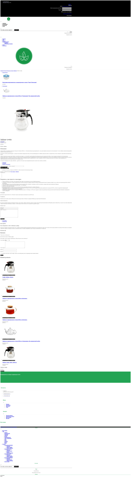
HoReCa (69, 4)
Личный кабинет (5, 41)
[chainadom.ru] (8, 20)
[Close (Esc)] (0, 475)
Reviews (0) (4, 221)
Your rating (2, 240)
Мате (6, 443)
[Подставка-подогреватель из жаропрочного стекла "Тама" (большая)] (6, 80)
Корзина (6, 42)
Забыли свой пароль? (67, 13)
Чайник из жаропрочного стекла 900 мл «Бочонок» (14, 319)
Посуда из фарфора (8, 457)
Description (4, 220)
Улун (5, 439)
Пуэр (5, 440)
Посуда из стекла (10, 70)
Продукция (4, 24)
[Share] (1, 475)
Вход (71, 5)
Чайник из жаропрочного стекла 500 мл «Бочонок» (14, 298)
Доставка (4, 163)
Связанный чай (7, 437)
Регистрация (69, 15)
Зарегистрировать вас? (67, 6)
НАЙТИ (16, 30)
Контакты (4, 25)
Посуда (3, 40)
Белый (6, 436)
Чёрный (6, 435)
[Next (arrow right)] (1, 476)
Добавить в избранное (4, 168)
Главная (4, 23)
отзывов (2, 141)
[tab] (37, 220)
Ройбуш (6, 441)
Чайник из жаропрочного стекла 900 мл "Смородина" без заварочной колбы (21, 95)
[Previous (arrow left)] (0, 476)
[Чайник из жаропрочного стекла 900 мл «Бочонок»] (10, 316)
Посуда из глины (8, 453)
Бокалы (8, 451)
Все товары (13, 171)
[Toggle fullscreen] (2, 475)
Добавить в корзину (4, 167)
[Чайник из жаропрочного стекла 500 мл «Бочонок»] (10, 295)
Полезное (4, 162)
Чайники (15, 70)
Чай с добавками (8, 438)
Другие (6, 432)
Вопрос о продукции (6, 164)
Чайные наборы (10, 448)
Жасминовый (7, 433)
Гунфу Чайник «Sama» (7, 277)
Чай (3, 39)
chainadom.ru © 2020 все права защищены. (8, 427)
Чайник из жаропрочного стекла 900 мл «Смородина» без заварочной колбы (21, 341)
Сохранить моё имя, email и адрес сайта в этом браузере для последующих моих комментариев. (20, 253)
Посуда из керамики (9, 445)
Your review (2, 247)
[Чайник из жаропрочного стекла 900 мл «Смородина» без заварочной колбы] (10, 338)
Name (1, 249)
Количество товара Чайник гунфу (7, 166)
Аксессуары (7, 461)
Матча (6, 442)
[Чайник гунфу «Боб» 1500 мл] (10, 359)
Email (1, 251)
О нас (3, 26)
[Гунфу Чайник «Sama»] (10, 274)
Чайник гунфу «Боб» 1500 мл (9, 362)
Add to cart (4, 275)
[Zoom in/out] (3, 475)
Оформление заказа (9, 43)
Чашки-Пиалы (9, 447)
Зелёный (6, 434)
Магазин (7, 418)
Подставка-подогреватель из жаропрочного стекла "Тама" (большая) (19, 82)
